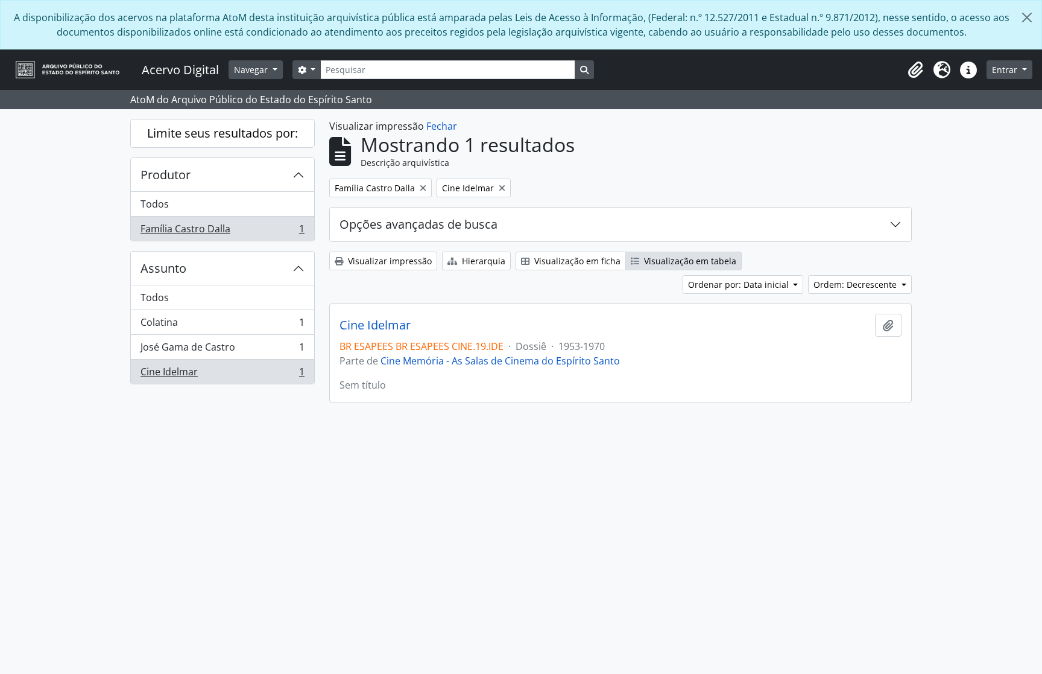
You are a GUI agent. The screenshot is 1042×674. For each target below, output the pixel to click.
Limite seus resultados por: (222, 133)
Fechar (441, 126)
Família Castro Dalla (222, 231)
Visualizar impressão (389, 261)
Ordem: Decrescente (856, 284)
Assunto (163, 268)
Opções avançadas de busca (418, 224)
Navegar (252, 69)
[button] (915, 70)
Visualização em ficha (576, 261)
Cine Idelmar (222, 374)
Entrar (1006, 69)
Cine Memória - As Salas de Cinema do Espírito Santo (500, 360)
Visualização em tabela (689, 261)
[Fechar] (1026, 17)
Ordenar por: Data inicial (739, 284)
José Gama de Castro (222, 350)
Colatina (222, 325)
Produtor (166, 175)
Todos (155, 204)
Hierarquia (482, 261)
